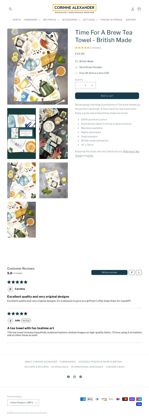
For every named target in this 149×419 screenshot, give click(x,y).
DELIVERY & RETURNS (36, 367)
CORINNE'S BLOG (115, 367)
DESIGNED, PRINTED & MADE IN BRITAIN (100, 361)
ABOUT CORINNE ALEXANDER (41, 361)
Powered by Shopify (38, 413)
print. (90, 155)
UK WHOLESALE (59, 367)
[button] (10, 9)
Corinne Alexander (22, 413)
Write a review (109, 272)
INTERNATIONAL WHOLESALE (87, 367)
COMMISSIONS (68, 361)
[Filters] (132, 272)
